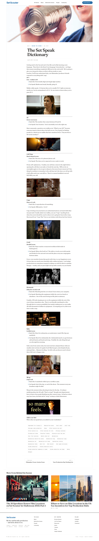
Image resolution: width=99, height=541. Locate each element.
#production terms (32, 444)
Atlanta (26, 526)
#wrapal (30, 451)
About (55, 525)
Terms (77, 536)
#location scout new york (58, 433)
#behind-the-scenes (49, 425)
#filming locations (60, 430)
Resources (56, 523)
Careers (56, 527)
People (57, 2)
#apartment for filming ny (35, 425)
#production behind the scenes (36, 438)
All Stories (36, 2)
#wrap (68, 449)
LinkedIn (77, 521)
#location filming (45, 433)
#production (55, 436)
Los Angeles (9, 526)
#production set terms (44, 441)
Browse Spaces (57, 519)
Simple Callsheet (58, 531)
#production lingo (61, 438)
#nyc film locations (33, 436)
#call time (67, 425)
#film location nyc (33, 430)
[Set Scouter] (12, 2)
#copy (45, 428)
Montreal (21, 525)
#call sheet (59, 425)
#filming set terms (33, 433)
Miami (15, 526)
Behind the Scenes (49, 2)
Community (64, 2)
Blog (28, 45)
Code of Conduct (89, 536)
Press (55, 529)
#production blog (50, 438)
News (42, 2)
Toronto (8, 525)
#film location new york (55, 428)
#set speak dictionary (61, 444)
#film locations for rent (46, 430)
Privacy (81, 536)
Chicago (21, 526)
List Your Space (57, 521)
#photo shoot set (45, 436)
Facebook (77, 523)
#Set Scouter (50, 444)
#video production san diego (57, 449)
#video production (32, 446)
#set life (42, 444)
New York (27, 525)
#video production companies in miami (37, 449)
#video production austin (46, 446)
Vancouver (14, 525)
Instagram (77, 519)
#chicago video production (35, 428)
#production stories (58, 441)
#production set (32, 441)
